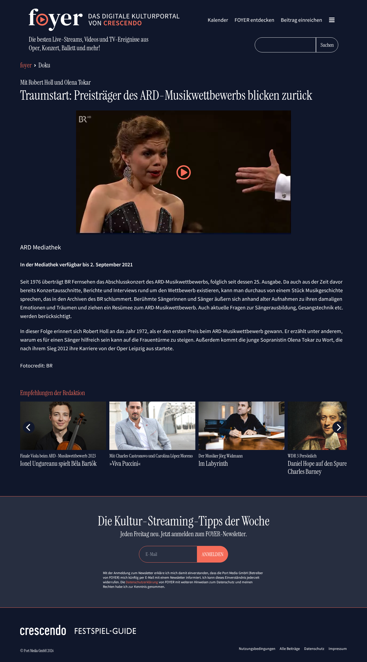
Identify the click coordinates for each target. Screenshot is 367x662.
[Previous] (29, 427)
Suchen (327, 44)
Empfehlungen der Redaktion (52, 393)
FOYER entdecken (254, 19)
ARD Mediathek (40, 247)
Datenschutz (314, 648)
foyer (26, 65)
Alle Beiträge (290, 648)
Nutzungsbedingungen (257, 648)
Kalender (218, 19)
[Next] (338, 427)
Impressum (338, 648)
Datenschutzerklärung (142, 582)
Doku (44, 65)
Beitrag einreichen (301, 19)
